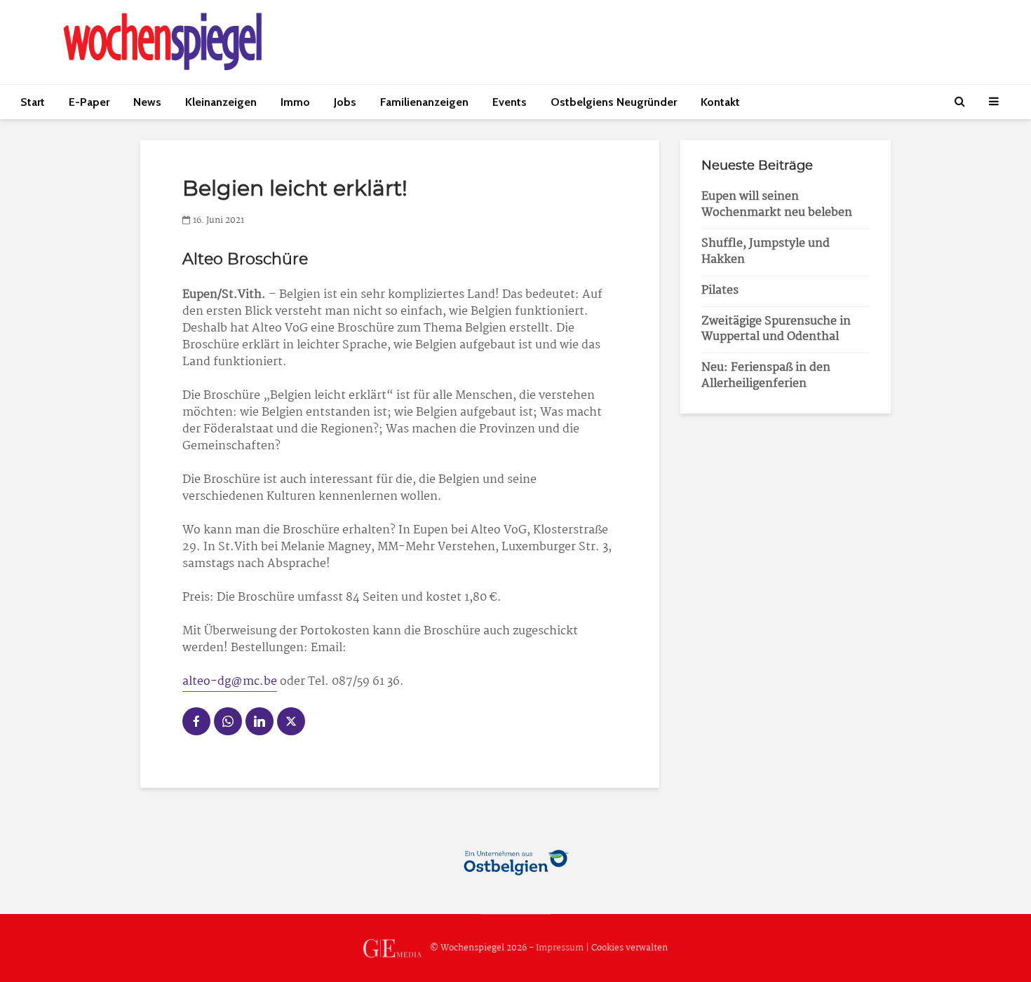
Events (509, 102)
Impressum (560, 948)
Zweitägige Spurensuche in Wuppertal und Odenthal (776, 329)
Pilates (720, 290)
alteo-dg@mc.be (229, 681)
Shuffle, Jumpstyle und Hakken (765, 251)
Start (32, 102)
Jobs (345, 102)
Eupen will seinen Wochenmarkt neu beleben (776, 204)
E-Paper (89, 102)
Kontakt (720, 102)
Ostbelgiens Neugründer (614, 102)
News (147, 102)
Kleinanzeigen (221, 102)
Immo (295, 102)
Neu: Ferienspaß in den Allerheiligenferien (765, 375)
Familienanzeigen (424, 102)
